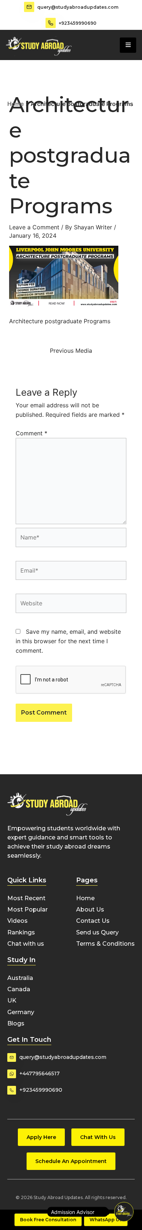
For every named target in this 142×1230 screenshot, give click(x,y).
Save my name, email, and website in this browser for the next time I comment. (68, 641)
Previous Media (71, 350)
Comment (31, 433)
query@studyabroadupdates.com (77, 7)
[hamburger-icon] (128, 45)
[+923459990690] (51, 23)
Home (15, 103)
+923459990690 (77, 23)
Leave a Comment (34, 227)
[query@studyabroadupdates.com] (29, 7)
